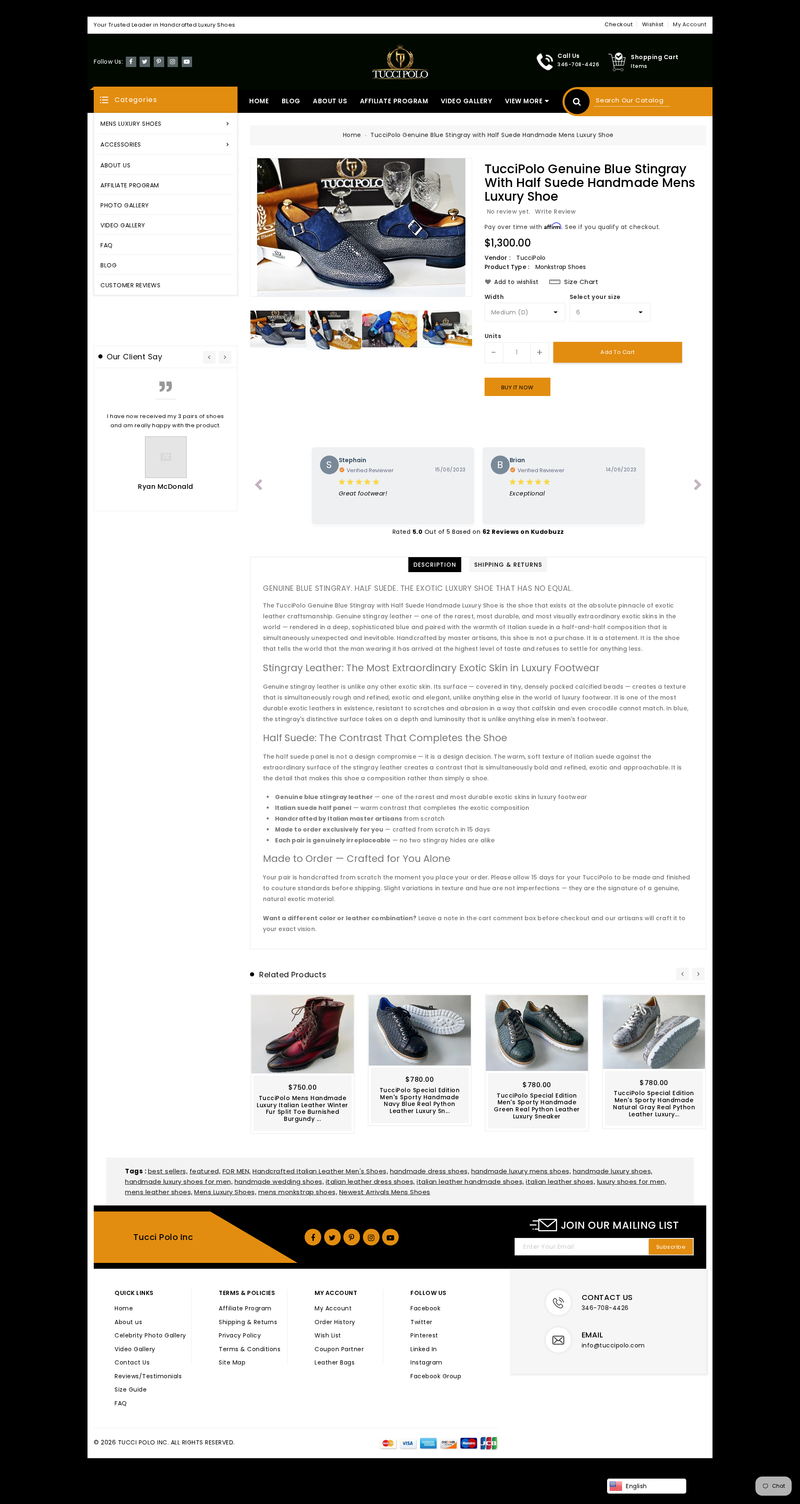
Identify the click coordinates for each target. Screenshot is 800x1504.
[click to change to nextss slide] (698, 486)
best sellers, (168, 1171)
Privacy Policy (240, 1336)
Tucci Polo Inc (163, 1237)
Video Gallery (135, 1349)
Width (494, 297)
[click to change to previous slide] (258, 486)
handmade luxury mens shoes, (521, 1171)
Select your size (595, 297)
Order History (335, 1322)
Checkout (618, 24)
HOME (259, 101)
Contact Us (132, 1363)
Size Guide (131, 1390)
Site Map (232, 1363)
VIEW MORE (524, 101)
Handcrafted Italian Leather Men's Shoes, (320, 1171)
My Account (333, 1308)
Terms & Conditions (249, 1349)
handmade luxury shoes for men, (178, 1181)
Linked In (423, 1349)
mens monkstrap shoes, (298, 1192)
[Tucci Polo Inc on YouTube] (187, 61)
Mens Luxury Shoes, (225, 1192)
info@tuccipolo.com (613, 1345)
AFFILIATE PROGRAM (394, 101)
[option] (361, 227)
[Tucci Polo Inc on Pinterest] (159, 61)
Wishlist (653, 24)
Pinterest (424, 1336)
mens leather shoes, (158, 1192)
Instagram (426, 1363)
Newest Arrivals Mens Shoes (384, 1192)
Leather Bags (335, 1363)
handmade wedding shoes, (279, 1181)
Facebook (425, 1308)
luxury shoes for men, (632, 1181)
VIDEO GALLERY (466, 101)
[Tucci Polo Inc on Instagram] (172, 61)
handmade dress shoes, (430, 1171)
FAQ (121, 1403)
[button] (166, 100)
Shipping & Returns (248, 1322)
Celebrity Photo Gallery (150, 1336)
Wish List (328, 1336)
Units (493, 336)
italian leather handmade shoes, (470, 1181)
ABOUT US (330, 101)
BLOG (291, 101)
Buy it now (517, 387)
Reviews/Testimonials (148, 1376)
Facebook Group (435, 1376)
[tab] (434, 564)
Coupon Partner (339, 1349)
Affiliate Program (245, 1308)
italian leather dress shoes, (370, 1181)
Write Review (555, 211)
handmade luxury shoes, (612, 1171)
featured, (205, 1171)
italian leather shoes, (560, 1181)
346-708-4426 (605, 1308)
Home (352, 135)
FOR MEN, (236, 1171)
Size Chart (581, 282)
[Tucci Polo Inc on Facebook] (131, 61)
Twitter (421, 1322)
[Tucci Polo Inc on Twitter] (145, 61)
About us (128, 1322)
